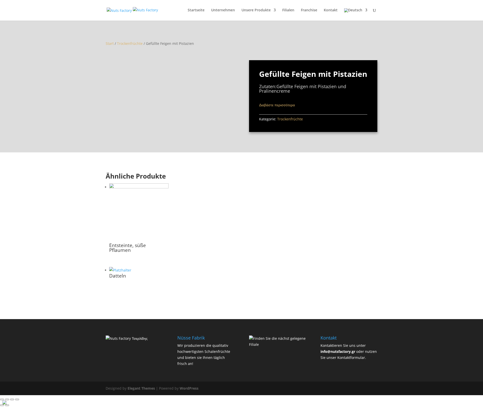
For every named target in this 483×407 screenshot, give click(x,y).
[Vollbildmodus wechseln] (12, 399)
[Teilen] (7, 399)
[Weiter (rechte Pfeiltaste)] (7, 405)
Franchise (309, 10)
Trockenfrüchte (130, 43)
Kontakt (331, 10)
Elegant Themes (141, 388)
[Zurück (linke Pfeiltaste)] (2, 405)
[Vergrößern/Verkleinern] (17, 399)
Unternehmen (223, 10)
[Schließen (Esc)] (2, 399)
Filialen (288, 10)
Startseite (196, 10)
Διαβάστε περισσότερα (277, 105)
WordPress (189, 388)
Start (110, 43)
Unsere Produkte (256, 10)
